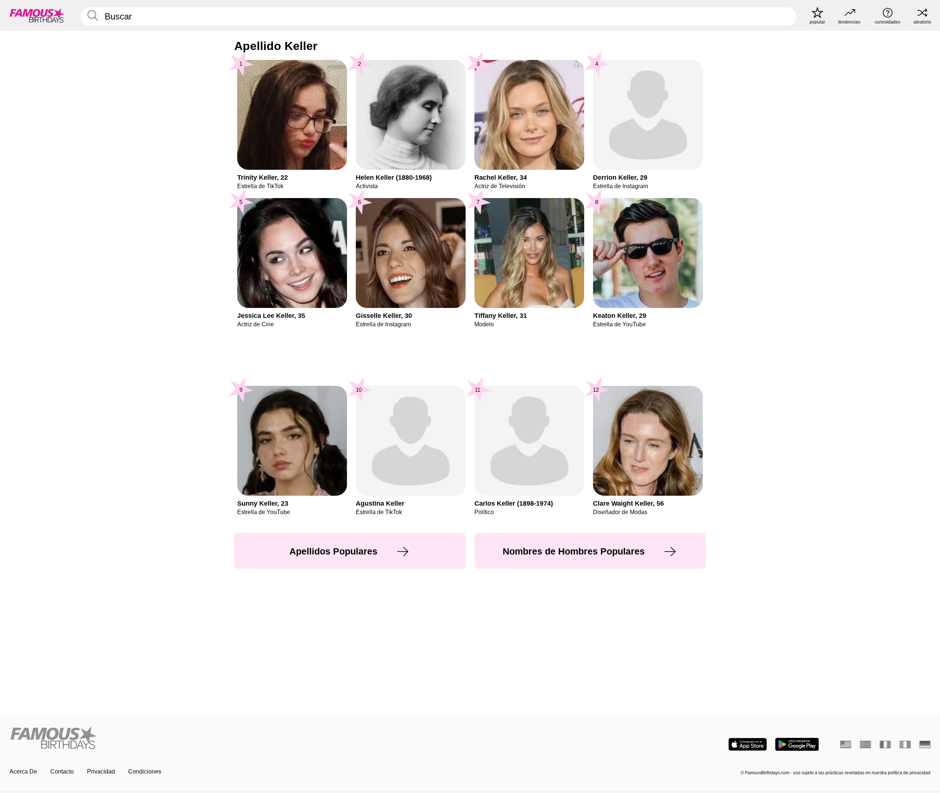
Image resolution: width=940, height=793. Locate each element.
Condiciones (144, 771)
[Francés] (885, 744)
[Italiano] (905, 744)
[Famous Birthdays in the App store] (747, 744)
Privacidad (101, 771)
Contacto (62, 771)
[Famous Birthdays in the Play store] (797, 744)
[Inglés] (845, 744)
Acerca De (23, 771)
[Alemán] (924, 744)
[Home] (238, 738)
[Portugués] (865, 744)
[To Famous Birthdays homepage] (37, 15)
